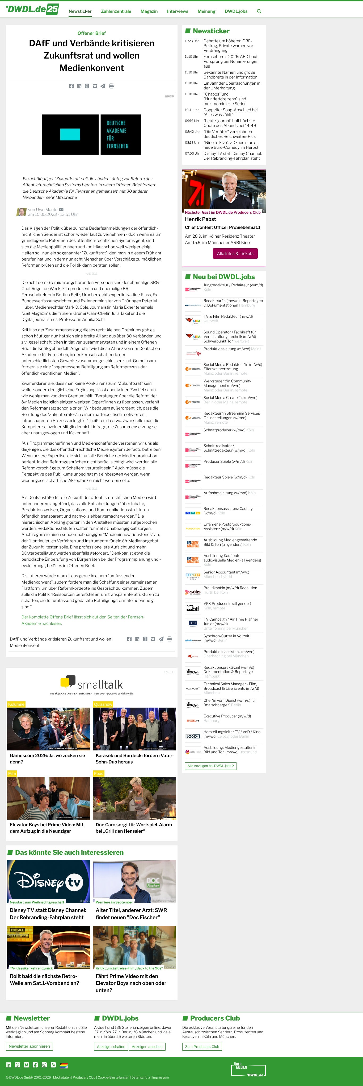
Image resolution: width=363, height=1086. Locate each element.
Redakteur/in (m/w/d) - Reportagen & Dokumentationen (233, 303)
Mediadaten (62, 1077)
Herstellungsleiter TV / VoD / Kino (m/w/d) (232, 734)
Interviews (177, 11)
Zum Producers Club (202, 1046)
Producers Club (84, 1077)
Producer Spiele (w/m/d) (228, 461)
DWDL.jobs (236, 11)
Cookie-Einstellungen (113, 1077)
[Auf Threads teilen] (87, 86)
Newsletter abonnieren (29, 1046)
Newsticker (80, 11)
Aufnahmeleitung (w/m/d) (230, 493)
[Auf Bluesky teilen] (95, 86)
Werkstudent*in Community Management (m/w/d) (227, 386)
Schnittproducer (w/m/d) (229, 430)
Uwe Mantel (47, 209)
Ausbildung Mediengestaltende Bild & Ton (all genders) (230, 542)
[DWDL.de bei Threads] (17, 1065)
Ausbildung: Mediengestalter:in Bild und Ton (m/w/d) (230, 749)
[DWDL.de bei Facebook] (35, 1065)
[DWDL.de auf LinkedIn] (8, 1065)
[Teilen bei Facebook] (71, 86)
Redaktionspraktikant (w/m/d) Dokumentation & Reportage (229, 672)
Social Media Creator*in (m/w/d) (231, 399)
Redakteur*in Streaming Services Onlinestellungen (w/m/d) (232, 418)
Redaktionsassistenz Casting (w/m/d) (228, 510)
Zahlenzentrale (116, 11)
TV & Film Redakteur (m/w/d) (228, 318)
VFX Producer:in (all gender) (227, 605)
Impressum (160, 1077)
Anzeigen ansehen (147, 1046)
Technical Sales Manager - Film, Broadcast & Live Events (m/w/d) (231, 688)
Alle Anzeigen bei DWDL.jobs (210, 766)
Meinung (207, 11)
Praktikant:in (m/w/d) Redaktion (230, 590)
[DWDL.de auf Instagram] (44, 1065)
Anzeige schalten (111, 1046)
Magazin (149, 11)
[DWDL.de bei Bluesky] (26, 1065)
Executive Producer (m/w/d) (227, 718)
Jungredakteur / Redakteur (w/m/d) (233, 287)
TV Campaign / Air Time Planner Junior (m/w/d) (231, 624)
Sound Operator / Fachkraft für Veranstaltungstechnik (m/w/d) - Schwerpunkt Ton (231, 337)
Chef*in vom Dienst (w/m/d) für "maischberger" (230, 702)
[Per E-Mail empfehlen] (102, 86)
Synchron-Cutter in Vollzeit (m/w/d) (226, 638)
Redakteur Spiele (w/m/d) (229, 477)
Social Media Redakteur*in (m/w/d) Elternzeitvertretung (233, 369)
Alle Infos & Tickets (235, 253)
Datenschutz (141, 1077)
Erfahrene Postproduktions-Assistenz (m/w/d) (227, 526)
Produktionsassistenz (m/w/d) (229, 654)
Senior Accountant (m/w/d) (226, 574)
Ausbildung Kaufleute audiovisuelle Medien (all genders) (232, 560)
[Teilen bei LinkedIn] (79, 86)
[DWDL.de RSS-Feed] (53, 1065)
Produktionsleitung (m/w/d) (232, 349)
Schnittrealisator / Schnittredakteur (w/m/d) (229, 448)
